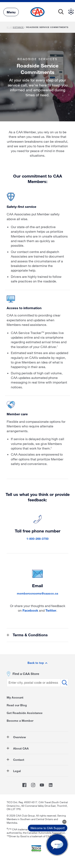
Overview (19, 737)
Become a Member (20, 720)
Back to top (36, 662)
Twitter (50, 610)
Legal (16, 771)
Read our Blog (17, 705)
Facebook (30, 610)
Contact (18, 759)
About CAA (20, 748)
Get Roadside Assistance (24, 713)
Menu (11, 12)
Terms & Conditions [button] (30, 635)
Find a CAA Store (25, 674)
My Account (15, 697)
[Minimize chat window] (64, 822)
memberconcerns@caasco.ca (37, 593)
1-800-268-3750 (37, 538)
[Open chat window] (57, 844)
